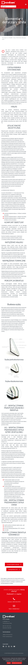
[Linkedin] (11, 646)
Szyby (14, 37)
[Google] (8, 646)
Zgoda (8, 663)
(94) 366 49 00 (9, 634)
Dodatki (10, 37)
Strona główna (5, 37)
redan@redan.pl (15, 608)
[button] (26, 4)
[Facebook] (3, 646)
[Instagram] (6, 646)
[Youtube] (14, 646)
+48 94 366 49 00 (16, 601)
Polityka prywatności (16, 663)
